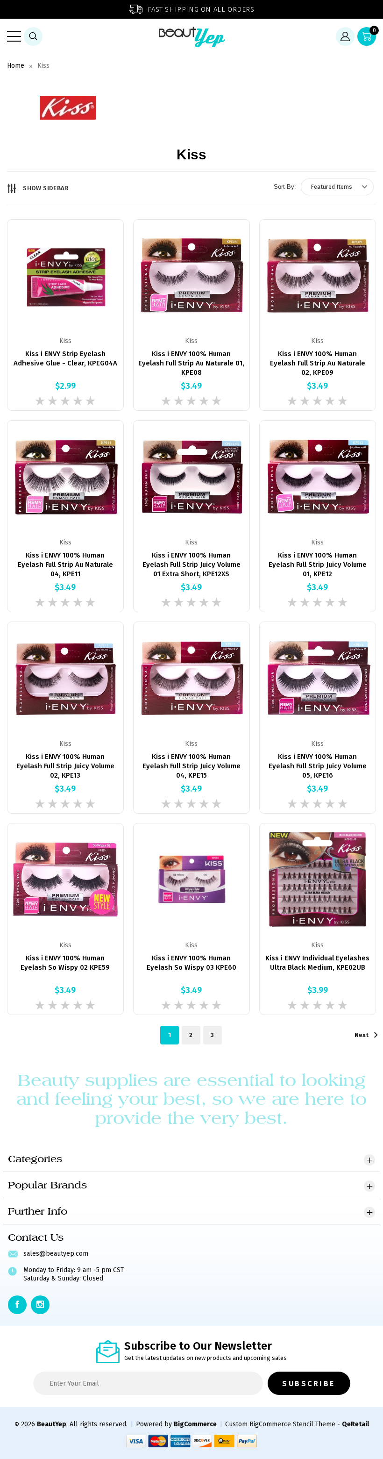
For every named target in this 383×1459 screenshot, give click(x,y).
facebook (17, 1304)
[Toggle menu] (14, 36)
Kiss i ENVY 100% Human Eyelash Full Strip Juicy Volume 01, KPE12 (318, 564)
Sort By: (285, 186)
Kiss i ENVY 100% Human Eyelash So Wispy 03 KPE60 (191, 963)
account (345, 36)
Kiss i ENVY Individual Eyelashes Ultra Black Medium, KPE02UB (317, 963)
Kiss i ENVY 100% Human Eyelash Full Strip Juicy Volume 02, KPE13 (65, 766)
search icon (33, 36)
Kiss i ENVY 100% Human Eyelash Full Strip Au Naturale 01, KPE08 (191, 363)
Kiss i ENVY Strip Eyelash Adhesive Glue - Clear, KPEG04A (65, 358)
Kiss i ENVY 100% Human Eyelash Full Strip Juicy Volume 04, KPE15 (191, 766)
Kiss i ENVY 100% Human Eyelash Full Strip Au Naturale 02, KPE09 (317, 363)
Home (15, 66)
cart (374, 30)
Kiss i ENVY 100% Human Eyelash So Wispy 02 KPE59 (65, 963)
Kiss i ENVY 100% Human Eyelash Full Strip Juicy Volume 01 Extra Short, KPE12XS (191, 564)
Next (362, 1034)
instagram (40, 1304)
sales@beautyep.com (55, 1254)
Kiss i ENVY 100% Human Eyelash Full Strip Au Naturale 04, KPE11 (65, 564)
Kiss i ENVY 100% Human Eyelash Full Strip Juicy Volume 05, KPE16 (318, 766)
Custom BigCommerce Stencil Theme (280, 1424)
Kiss (43, 66)
